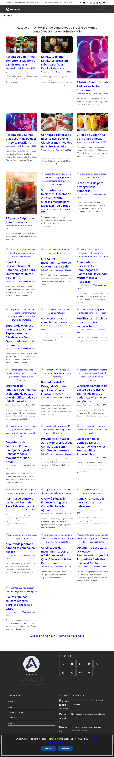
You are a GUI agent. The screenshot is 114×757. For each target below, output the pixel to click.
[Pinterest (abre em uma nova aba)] (87, 2)
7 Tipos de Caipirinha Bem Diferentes (20, 220)
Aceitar (48, 748)
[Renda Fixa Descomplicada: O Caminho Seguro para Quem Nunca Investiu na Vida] (21, 256)
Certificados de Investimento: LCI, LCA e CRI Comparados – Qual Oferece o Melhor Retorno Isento (56, 555)
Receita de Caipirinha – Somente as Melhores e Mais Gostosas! (21, 60)
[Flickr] (63, 672)
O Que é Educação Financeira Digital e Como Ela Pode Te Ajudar (54, 504)
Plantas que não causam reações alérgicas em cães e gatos (19, 603)
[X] (63, 664)
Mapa (10, 723)
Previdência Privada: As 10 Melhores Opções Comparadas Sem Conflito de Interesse (56, 444)
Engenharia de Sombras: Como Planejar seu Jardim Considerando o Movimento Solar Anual (19, 452)
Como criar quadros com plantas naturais (55, 320)
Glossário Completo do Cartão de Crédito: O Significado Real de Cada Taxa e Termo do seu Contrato (92, 393)
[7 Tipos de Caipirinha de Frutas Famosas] (92, 129)
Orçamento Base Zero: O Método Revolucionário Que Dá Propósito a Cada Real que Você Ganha (92, 555)
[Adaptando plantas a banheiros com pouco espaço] (21, 538)
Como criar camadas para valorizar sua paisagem (90, 502)
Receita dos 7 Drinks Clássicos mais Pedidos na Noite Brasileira (21, 138)
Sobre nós (12, 717)
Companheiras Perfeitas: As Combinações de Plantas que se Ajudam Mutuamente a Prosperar (92, 272)
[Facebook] (72, 664)
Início (10, 701)
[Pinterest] (97, 664)
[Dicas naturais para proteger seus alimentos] (92, 177)
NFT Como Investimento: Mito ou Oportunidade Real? (56, 262)
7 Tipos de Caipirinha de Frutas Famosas (91, 137)
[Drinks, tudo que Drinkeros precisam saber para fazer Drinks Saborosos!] (57, 51)
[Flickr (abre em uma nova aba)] (100, 2)
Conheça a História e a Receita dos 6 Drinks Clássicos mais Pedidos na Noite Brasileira (56, 140)
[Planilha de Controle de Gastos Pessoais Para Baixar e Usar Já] (21, 493)
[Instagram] (80, 664)
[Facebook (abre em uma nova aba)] (84, 2)
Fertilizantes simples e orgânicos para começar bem (92, 322)
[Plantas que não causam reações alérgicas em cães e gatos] (21, 591)
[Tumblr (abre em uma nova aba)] (97, 2)
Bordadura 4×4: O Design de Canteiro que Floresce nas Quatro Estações (54, 388)
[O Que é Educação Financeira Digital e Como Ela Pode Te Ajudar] (57, 493)
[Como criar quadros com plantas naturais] (57, 313)
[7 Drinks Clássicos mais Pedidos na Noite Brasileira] (92, 76)
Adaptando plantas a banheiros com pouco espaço (20, 548)
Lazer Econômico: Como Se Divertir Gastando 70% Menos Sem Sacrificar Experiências (91, 446)
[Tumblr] (72, 672)
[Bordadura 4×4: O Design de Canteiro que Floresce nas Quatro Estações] (57, 376)
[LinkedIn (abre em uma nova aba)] (94, 2)
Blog (10, 707)
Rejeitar (65, 748)
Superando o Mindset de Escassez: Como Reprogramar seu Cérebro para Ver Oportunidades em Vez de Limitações (21, 335)
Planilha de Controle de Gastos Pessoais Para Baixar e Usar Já (20, 502)
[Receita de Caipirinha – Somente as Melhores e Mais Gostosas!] (21, 51)
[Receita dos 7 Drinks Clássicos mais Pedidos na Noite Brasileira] (21, 129)
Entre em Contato (16, 712)
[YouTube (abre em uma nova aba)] (104, 2)
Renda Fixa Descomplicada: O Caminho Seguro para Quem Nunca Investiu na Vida (20, 270)
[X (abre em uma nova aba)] (80, 2)
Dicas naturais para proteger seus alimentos (90, 187)
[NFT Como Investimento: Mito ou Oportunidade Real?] (57, 253)
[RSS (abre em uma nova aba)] (107, 2)
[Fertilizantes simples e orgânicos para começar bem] (92, 313)
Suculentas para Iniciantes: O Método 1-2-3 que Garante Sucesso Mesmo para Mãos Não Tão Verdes (56, 198)
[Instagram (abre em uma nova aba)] (90, 2)
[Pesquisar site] (105, 16)
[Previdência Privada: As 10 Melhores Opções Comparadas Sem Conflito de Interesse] (57, 433)
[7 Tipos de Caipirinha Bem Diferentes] (21, 212)
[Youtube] (80, 672)
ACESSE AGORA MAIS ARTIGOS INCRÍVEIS (57, 636)
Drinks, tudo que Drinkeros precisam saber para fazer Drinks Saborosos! (54, 62)
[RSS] (89, 672)
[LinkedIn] (89, 664)
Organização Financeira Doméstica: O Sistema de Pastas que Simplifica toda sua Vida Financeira (21, 393)
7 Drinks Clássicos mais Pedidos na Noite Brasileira (92, 86)
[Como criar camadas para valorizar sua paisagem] (92, 493)
